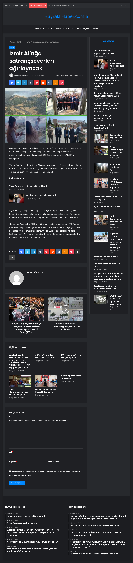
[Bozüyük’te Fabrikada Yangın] (101, 168)
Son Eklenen (108, 41)
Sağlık (66, 29)
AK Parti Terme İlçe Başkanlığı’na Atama (45, 356)
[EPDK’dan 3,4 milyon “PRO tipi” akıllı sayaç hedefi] (101, 299)
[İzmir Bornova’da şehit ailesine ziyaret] (101, 220)
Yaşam (86, 29)
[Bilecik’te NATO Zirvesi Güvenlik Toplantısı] (46, 381)
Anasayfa (39, 29)
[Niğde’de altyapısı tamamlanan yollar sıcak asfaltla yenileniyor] (101, 237)
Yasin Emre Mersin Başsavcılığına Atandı (28, 186)
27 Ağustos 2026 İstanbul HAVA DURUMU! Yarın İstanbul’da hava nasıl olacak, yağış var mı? (109, 276)
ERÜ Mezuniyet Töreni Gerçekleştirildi (71, 356)
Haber (49, 29)
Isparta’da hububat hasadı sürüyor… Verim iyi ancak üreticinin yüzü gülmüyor (106, 106)
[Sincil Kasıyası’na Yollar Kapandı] (16, 198)
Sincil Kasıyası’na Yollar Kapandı (41, 195)
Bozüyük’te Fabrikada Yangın (115, 167)
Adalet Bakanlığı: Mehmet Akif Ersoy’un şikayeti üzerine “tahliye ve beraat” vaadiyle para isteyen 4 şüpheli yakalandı (19, 361)
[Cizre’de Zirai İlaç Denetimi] (101, 138)
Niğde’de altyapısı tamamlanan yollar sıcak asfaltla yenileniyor (116, 240)
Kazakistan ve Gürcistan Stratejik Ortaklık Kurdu (105, 287)
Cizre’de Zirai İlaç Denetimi (116, 136)
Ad (11, 452)
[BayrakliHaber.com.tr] (66, 16)
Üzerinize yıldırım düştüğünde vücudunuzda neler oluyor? (108, 94)
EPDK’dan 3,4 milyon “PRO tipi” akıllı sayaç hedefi (116, 300)
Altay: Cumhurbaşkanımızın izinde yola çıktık (19, 392)
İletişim (94, 29)
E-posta (13, 462)
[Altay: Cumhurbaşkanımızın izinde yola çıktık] (20, 381)
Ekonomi (58, 29)
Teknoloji (76, 29)
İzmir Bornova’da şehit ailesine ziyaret (116, 220)
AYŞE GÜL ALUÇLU (21, 75)
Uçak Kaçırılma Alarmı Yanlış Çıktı (71, 376)
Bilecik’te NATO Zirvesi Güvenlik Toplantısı (45, 390)
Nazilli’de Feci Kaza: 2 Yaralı (107, 256)
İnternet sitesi (53, 462)
